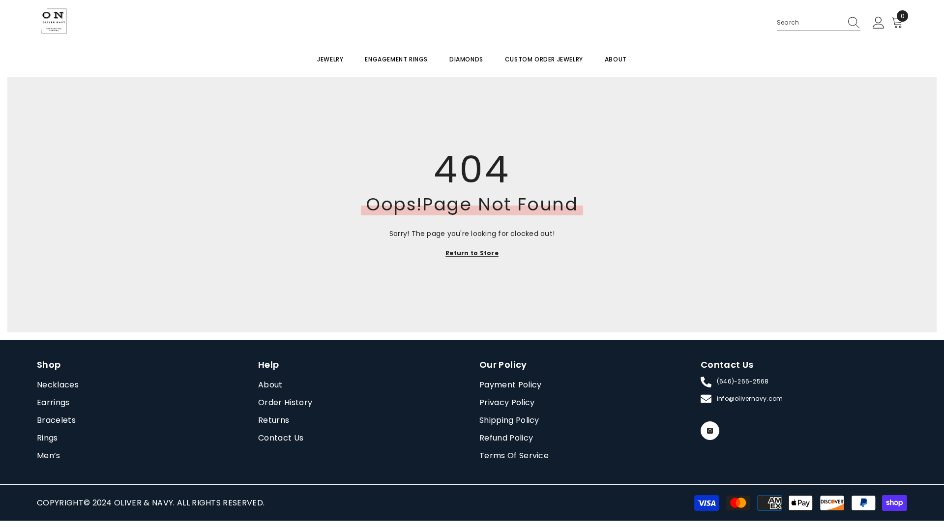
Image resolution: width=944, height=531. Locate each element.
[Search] (818, 22)
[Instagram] (710, 430)
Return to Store (472, 253)
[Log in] (879, 23)
